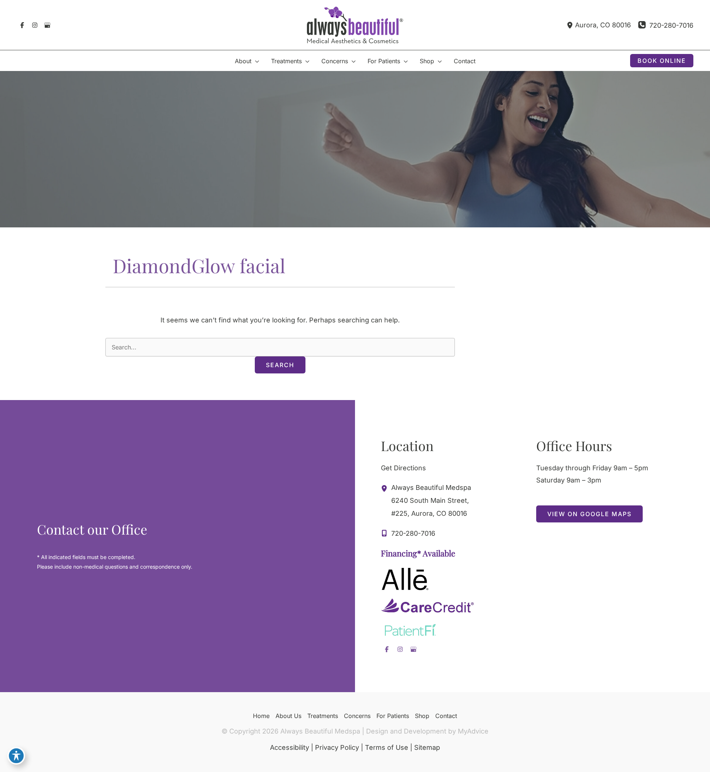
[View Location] (571, 24)
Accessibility (289, 747)
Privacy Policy (337, 747)
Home (261, 715)
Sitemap (427, 747)
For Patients (392, 715)
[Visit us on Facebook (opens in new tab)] (22, 25)
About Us (288, 715)
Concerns (357, 715)
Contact (446, 715)
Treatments (322, 715)
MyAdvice (473, 731)
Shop (422, 715)
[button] (255, 61)
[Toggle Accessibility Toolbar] (16, 756)
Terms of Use (386, 747)
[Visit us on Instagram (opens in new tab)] (34, 25)
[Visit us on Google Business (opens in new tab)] (47, 25)
